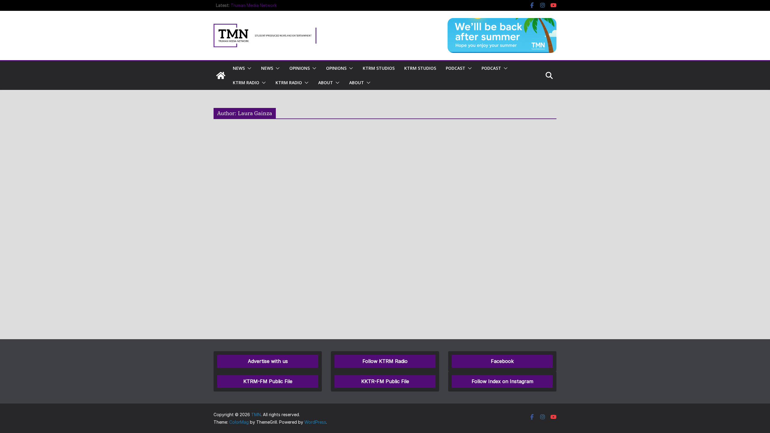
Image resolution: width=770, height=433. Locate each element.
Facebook (502, 361)
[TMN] (221, 75)
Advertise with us (268, 361)
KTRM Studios (379, 68)
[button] (248, 68)
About (325, 82)
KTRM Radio (246, 82)
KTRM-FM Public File (267, 381)
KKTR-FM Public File (385, 381)
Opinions (299, 68)
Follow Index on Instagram (502, 381)
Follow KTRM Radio (385, 361)
